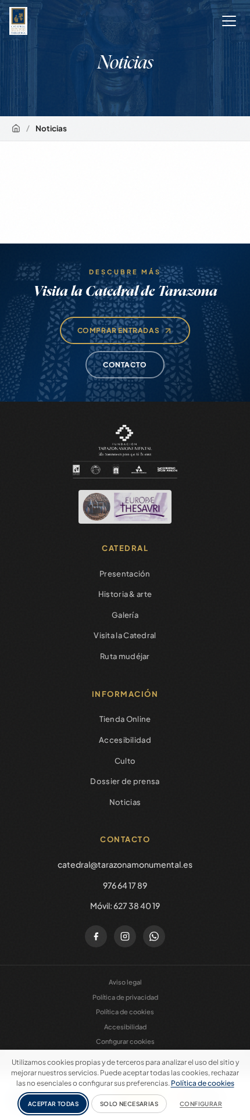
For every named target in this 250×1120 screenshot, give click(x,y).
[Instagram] (125, 936)
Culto (125, 760)
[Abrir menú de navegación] (229, 21)
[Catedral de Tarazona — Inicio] (18, 21)
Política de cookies (125, 1011)
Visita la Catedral (125, 635)
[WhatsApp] (154, 936)
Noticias (125, 802)
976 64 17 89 (125, 885)
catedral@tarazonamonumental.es (125, 864)
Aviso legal (125, 982)
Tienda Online (125, 719)
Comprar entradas (118, 330)
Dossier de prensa (124, 781)
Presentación (125, 573)
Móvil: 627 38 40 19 (125, 905)
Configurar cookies (125, 1041)
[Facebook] (96, 936)
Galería (125, 615)
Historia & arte (125, 594)
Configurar (201, 1103)
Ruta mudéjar (125, 656)
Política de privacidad (125, 997)
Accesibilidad (125, 740)
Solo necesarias (129, 1103)
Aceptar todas (53, 1103)
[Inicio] (16, 128)
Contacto (125, 364)
